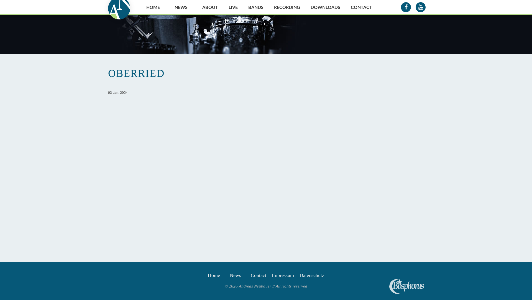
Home (153, 7)
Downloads (325, 7)
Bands (256, 7)
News (181, 7)
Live (233, 7)
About (210, 7)
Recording (287, 7)
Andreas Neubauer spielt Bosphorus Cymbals (406, 286)
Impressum (283, 275)
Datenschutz (312, 275)
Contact (361, 7)
